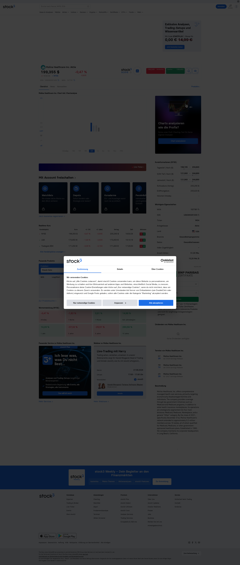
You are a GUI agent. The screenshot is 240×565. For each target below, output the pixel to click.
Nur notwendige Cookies (84, 303)
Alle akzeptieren (156, 303)
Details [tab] (120, 269)
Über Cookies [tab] (158, 269)
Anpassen (118, 303)
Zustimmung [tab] (82, 269)
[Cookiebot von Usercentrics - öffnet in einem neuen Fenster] (163, 261)
